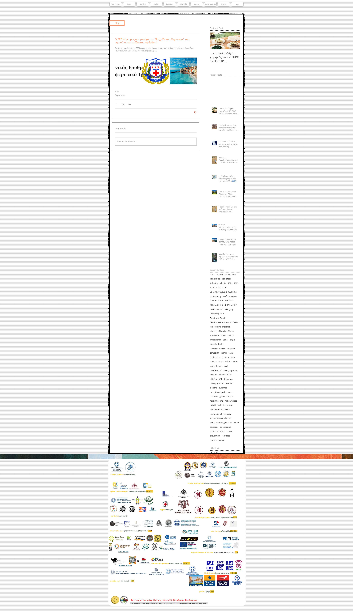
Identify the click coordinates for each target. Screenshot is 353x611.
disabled (229, 383)
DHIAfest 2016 (216, 305)
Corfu (221, 300)
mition (236, 422)
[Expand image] (128, 71)
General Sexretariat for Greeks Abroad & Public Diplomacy (225, 322)
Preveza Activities (218, 335)
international (216, 414)
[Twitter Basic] (214, 453)
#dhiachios (215, 278)
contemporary (228, 357)
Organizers (120, 95)
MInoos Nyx (215, 326)
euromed (223, 387)
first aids (214, 396)
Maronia (226, 326)
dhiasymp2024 (216, 383)
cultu (227, 361)
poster (230, 431)
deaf (226, 366)
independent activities (220, 409)
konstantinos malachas (220, 418)
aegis (232, 339)
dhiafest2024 (216, 379)
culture (235, 361)
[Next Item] (236, 40)
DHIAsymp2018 (217, 313)
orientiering (225, 427)
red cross (226, 435)
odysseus (214, 427)
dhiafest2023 (225, 374)
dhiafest (213, 374)
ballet (221, 344)
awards (213, 344)
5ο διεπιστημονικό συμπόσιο (223, 292)
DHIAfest (229, 300)
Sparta (231, 335)
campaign (214, 353)
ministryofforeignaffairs (221, 422)
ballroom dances (217, 348)
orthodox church (217, 431)
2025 (218, 287)
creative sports (217, 361)
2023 (117, 91)
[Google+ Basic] (217, 453)
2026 (224, 287)
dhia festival (215, 370)
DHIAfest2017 (230, 305)
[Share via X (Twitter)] (122, 104)
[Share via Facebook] (116, 104)
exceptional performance (221, 392)
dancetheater (216, 366)
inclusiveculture (225, 405)
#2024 (220, 274)
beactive (231, 348)
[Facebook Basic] (211, 453)
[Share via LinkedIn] (129, 104)
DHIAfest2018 (216, 309)
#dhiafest (226, 278)
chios (230, 353)
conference (215, 357)
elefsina (213, 387)
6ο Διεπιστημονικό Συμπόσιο (223, 296)
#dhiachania (230, 274)
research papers (217, 440)
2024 (212, 287)
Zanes (225, 339)
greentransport (227, 396)
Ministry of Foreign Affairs (222, 331)
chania (224, 353)
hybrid (213, 405)
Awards (213, 300)
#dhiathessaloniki (218, 283)
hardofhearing (216, 401)
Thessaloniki (215, 339)
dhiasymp (228, 379)
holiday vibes (231, 401)
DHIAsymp (228, 309)
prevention (215, 435)
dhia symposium (230, 370)
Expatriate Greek (217, 318)
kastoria (227, 414)
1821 (230, 283)
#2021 (213, 274)
